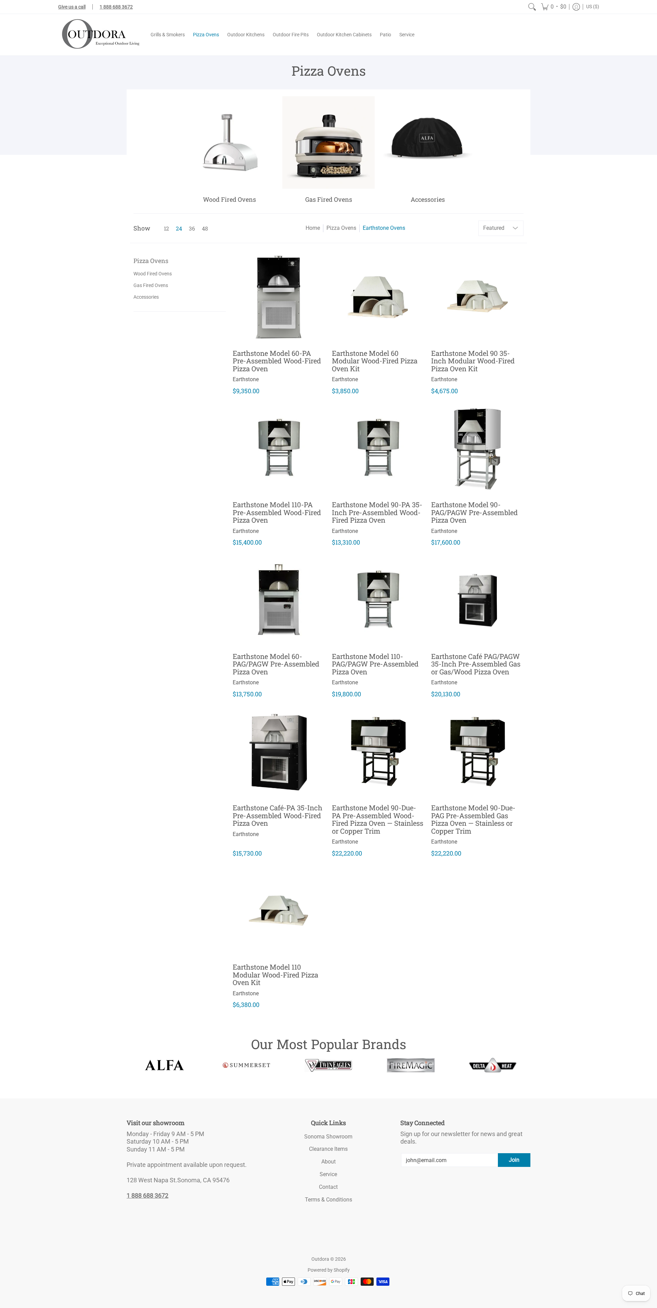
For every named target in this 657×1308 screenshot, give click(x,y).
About (328, 1161)
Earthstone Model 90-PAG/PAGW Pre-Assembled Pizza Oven (474, 512)
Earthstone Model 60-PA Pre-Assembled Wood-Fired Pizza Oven (277, 361)
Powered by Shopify (329, 1270)
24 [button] (179, 228)
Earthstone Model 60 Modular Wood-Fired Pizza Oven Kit (374, 361)
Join (514, 1160)
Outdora (320, 1259)
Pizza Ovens (341, 228)
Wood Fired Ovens (152, 273)
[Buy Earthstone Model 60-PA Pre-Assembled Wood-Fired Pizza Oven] (279, 296)
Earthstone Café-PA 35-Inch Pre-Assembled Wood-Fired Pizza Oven (277, 815)
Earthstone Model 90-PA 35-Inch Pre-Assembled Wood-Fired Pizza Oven (377, 512)
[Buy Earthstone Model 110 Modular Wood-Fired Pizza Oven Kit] (279, 910)
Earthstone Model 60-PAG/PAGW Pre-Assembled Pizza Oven (276, 664)
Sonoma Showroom (328, 1136)
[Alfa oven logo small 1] (164, 1065)
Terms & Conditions (328, 1199)
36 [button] (192, 228)
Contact (328, 1187)
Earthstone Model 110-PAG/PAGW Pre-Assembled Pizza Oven (375, 664)
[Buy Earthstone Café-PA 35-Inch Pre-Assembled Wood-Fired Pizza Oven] (279, 751)
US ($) (592, 6)
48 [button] (205, 228)
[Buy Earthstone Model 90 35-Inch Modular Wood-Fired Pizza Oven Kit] (477, 296)
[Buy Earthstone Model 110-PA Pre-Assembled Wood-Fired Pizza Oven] (279, 447)
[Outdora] (99, 34)
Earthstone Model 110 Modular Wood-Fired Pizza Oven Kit (275, 974)
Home (313, 228)
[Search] (532, 7)
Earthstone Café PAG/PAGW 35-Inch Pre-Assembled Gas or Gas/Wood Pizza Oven (475, 664)
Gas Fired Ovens (150, 285)
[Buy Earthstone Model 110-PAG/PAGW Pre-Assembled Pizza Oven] (378, 599)
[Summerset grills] (246, 1065)
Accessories (146, 297)
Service (328, 1174)
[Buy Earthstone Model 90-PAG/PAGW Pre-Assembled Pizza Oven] (477, 447)
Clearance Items (328, 1149)
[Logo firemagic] (410, 1065)
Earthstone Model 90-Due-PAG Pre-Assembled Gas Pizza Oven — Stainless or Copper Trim (473, 819)
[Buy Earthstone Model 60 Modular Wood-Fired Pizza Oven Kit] (378, 296)
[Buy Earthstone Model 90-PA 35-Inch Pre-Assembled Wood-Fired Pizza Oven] (378, 447)
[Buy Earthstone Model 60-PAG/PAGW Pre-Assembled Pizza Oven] (279, 599)
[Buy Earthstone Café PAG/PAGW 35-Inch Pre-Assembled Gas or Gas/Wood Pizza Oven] (477, 599)
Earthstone (246, 379)
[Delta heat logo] (492, 1065)
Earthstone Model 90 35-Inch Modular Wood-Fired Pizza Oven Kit (473, 361)
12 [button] (166, 228)
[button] (553, 7)
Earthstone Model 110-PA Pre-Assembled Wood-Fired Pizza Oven (277, 512)
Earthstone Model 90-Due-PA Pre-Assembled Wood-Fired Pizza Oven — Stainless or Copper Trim (377, 819)
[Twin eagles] (328, 1065)
